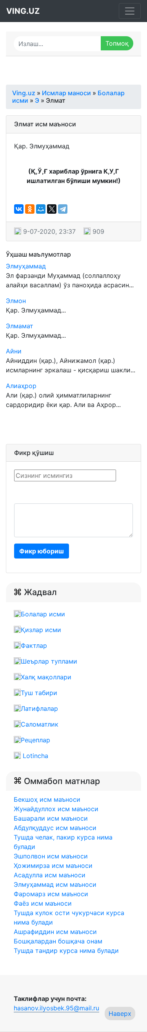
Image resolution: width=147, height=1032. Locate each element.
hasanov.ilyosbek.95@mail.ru (56, 1008)
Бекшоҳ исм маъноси (47, 799)
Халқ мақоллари (46, 677)
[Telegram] (62, 209)
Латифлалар (39, 708)
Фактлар (34, 645)
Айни (14, 351)
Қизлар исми (41, 630)
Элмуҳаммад (26, 266)
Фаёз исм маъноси (43, 903)
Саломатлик (39, 724)
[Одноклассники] (29, 209)
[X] (51, 209)
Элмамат (19, 326)
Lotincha (34, 756)
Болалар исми (43, 614)
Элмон (16, 301)
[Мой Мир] (40, 209)
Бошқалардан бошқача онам (58, 941)
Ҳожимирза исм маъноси (53, 865)
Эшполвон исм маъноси (51, 856)
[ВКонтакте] (19, 209)
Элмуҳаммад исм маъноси (55, 884)
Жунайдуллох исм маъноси (56, 809)
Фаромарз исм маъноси (51, 894)
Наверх (120, 1013)
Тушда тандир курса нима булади (66, 950)
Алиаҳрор (21, 386)
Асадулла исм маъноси (49, 875)
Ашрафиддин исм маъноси (55, 932)
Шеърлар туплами (49, 661)
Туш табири (39, 693)
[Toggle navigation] (130, 11)
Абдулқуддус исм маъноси (55, 828)
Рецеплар (35, 740)
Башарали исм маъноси (51, 818)
